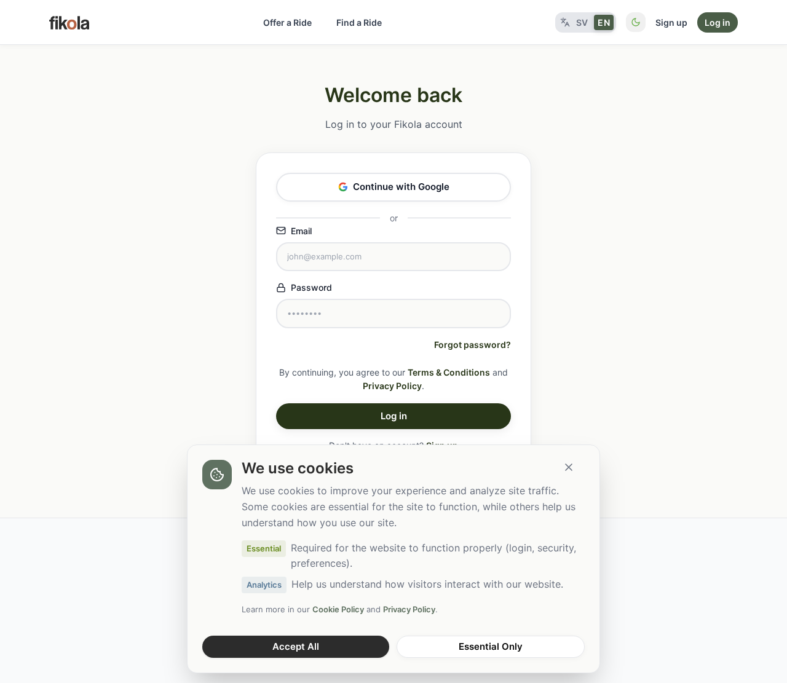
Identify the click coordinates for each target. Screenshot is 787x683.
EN (604, 22)
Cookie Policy (338, 609)
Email (301, 231)
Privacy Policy (392, 386)
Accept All (295, 646)
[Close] (569, 467)
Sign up (671, 22)
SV (582, 22)
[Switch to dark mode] (636, 22)
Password (311, 287)
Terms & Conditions (449, 372)
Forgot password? (472, 344)
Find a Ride (359, 22)
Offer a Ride (287, 22)
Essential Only (491, 646)
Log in (717, 22)
